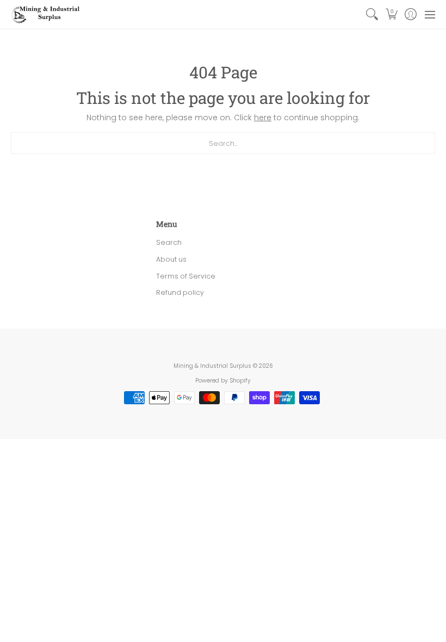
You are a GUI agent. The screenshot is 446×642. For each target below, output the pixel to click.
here (262, 117)
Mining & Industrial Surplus (212, 366)
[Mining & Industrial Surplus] (46, 14)
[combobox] (223, 143)
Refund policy (180, 292)
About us (171, 259)
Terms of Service (185, 276)
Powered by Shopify (223, 380)
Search (169, 242)
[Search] (372, 14)
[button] (391, 14)
